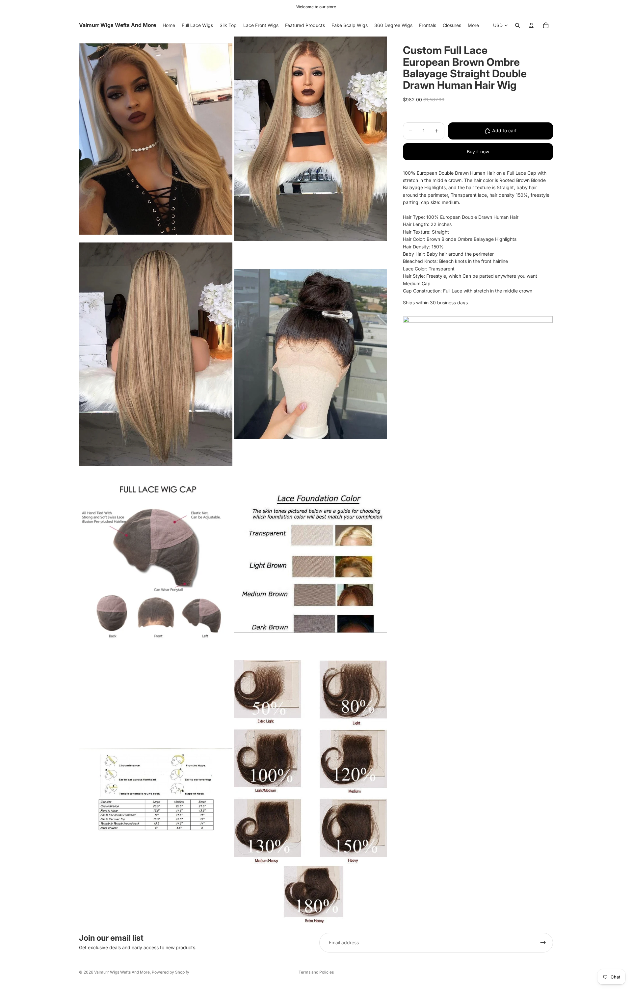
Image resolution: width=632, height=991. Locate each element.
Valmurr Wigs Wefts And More (122, 972)
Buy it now (478, 151)
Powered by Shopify (170, 972)
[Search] (517, 25)
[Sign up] (543, 943)
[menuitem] (473, 25)
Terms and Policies (316, 972)
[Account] (531, 25)
